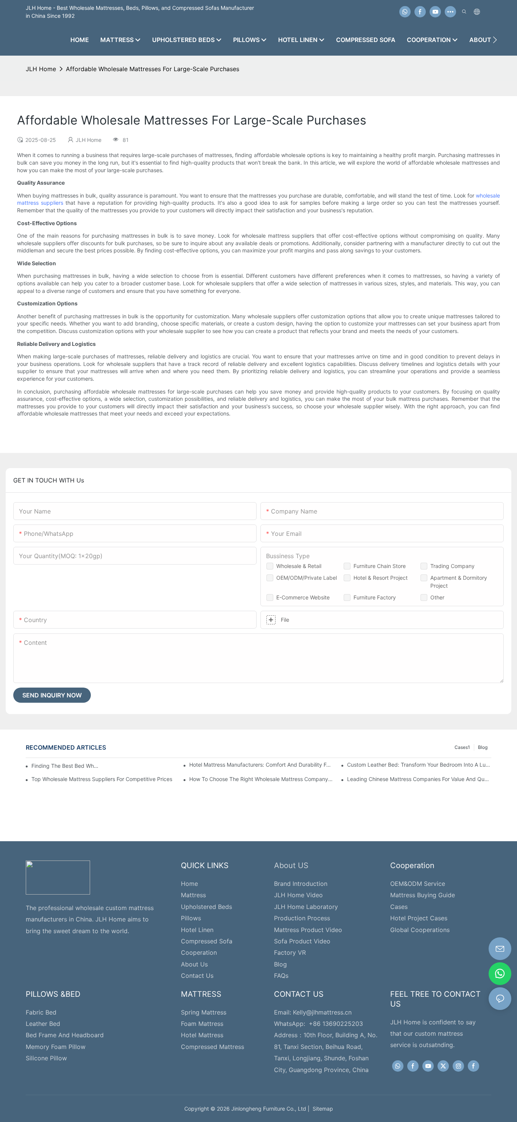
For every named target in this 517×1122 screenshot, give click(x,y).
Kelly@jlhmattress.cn (322, 1012)
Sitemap (321, 1108)
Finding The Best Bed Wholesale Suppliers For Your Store (66, 766)
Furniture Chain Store (379, 566)
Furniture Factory (374, 597)
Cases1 (462, 747)
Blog (482, 747)
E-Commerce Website (303, 597)
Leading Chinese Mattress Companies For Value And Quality (419, 779)
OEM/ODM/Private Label (306, 577)
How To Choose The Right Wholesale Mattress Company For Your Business (261, 779)
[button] (495, 39)
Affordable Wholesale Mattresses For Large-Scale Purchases (152, 69)
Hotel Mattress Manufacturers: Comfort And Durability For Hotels (261, 764)
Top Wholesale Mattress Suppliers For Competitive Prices (101, 779)
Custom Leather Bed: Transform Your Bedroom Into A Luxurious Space (419, 764)
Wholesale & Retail (298, 566)
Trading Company (452, 566)
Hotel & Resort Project (380, 577)
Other (437, 597)
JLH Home (41, 69)
